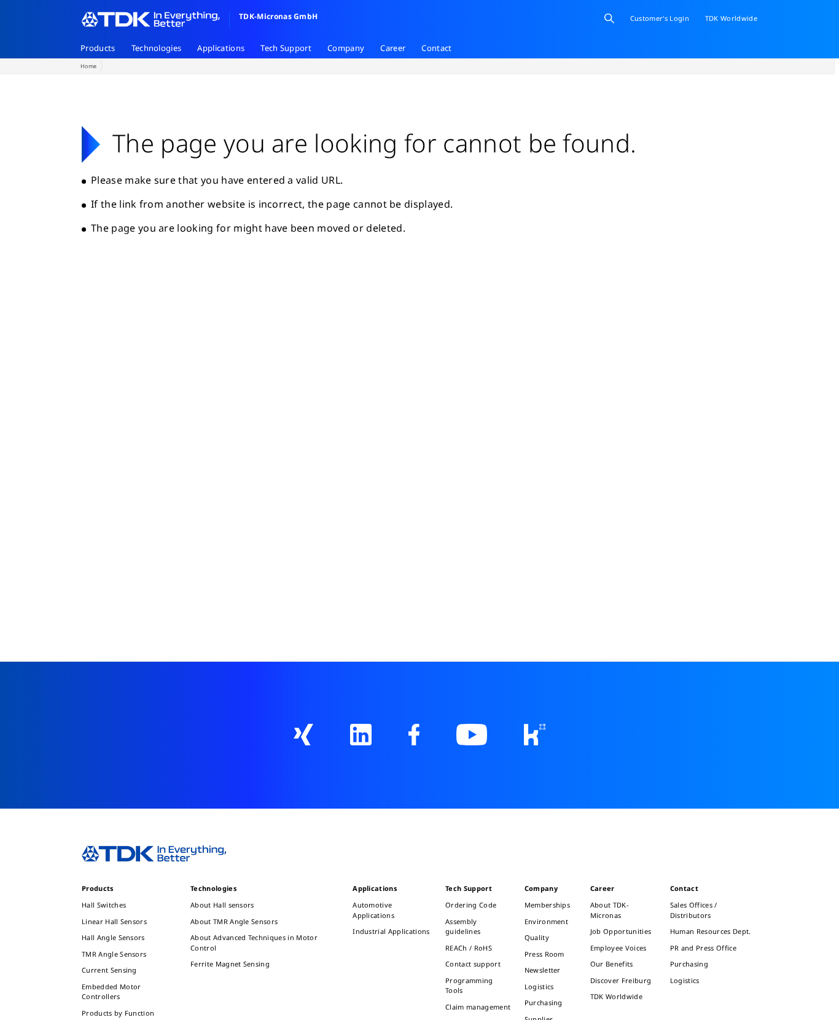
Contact (436, 47)
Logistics (539, 986)
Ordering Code (470, 904)
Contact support (473, 963)
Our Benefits (611, 963)
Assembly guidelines (462, 926)
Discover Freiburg (620, 980)
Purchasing (544, 1002)
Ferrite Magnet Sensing (230, 963)
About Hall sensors (222, 904)
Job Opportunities (620, 931)
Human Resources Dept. (710, 931)
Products (97, 47)
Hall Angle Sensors (113, 937)
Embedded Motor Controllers (111, 992)
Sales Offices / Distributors (693, 910)
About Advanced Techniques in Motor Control (254, 942)
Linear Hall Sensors (114, 921)
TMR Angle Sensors (114, 954)
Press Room (544, 954)
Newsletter (543, 970)
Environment (547, 921)
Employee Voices (618, 947)
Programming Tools (469, 985)
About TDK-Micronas (609, 910)
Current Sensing (109, 970)
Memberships (548, 904)
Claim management (477, 1006)
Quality (537, 937)
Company (345, 47)
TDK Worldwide (616, 996)
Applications (220, 47)
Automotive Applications (373, 910)
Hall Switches (104, 904)
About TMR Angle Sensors (234, 921)
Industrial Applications (391, 931)
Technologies (156, 47)
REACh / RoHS (468, 947)
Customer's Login (659, 18)
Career (392, 47)
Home (88, 66)
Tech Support (285, 47)
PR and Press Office (703, 947)
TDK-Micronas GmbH (278, 16)
